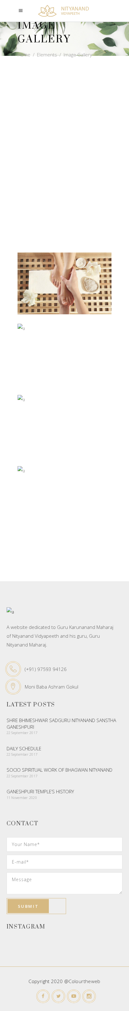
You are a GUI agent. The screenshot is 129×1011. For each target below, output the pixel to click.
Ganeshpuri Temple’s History (40, 791)
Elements (47, 54)
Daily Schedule (24, 748)
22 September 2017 (22, 732)
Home (24, 54)
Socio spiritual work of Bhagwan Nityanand (59, 770)
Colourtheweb (85, 981)
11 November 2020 (22, 797)
